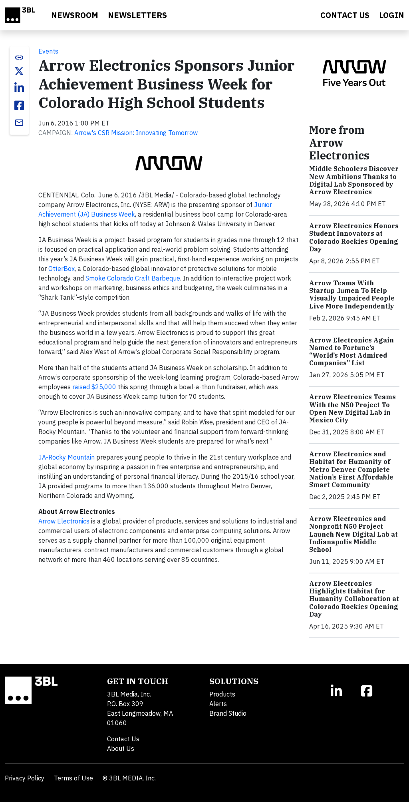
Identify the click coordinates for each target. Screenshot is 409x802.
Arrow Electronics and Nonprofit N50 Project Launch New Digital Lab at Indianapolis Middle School (353, 534)
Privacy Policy (24, 778)
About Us (120, 748)
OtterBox (61, 269)
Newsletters (137, 15)
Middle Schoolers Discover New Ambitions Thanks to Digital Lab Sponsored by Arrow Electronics (354, 180)
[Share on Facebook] (19, 105)
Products (222, 694)
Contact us (344, 15)
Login (391, 15)
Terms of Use (73, 778)
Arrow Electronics (63, 521)
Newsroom (74, 15)
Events (48, 51)
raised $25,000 (94, 387)
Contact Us (123, 739)
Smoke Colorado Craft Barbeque (132, 278)
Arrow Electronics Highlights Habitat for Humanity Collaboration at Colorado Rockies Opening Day (354, 598)
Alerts (218, 704)
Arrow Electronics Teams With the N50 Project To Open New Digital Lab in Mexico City (352, 408)
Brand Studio (227, 713)
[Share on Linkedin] (19, 88)
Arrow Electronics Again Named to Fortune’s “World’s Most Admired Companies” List (351, 351)
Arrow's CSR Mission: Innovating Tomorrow (136, 133)
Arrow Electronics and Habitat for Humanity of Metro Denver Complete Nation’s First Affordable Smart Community (351, 469)
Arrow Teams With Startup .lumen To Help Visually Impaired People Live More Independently (352, 294)
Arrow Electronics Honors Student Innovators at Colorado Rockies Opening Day (354, 237)
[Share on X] (19, 71)
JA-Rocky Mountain (66, 457)
